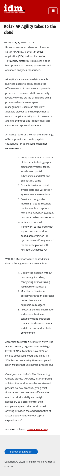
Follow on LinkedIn (21, 451)
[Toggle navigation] (53, 10)
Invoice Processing (37, 429)
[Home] (15, 8)
